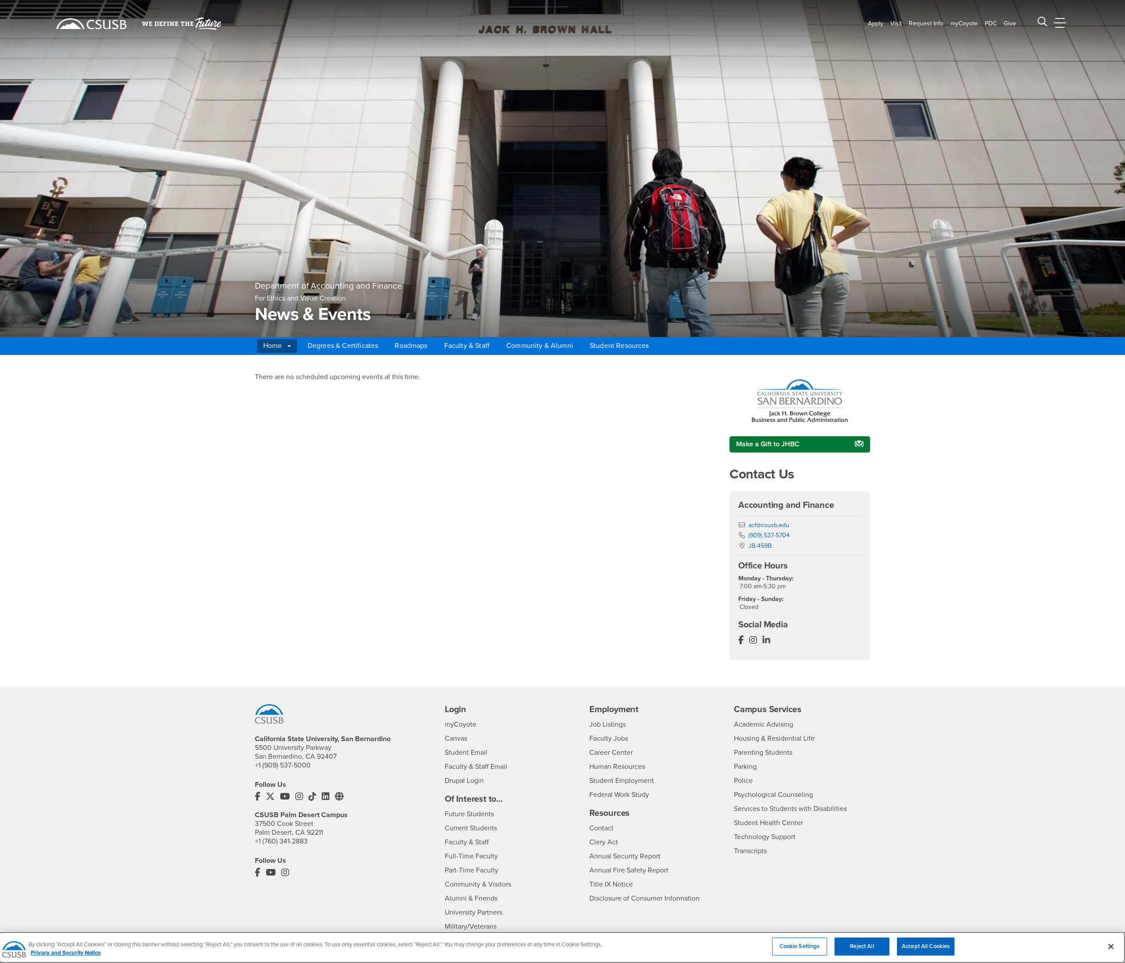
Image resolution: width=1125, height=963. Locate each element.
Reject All (862, 946)
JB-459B (760, 546)
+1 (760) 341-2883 (281, 841)
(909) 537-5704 (769, 535)
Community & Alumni (539, 345)
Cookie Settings (800, 946)
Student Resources (619, 345)
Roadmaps (411, 345)
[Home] (91, 24)
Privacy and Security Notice (66, 953)
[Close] (1111, 946)
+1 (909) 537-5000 (283, 765)
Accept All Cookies (926, 946)
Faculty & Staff (467, 345)
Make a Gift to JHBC (767, 444)
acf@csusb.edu (768, 525)
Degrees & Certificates (343, 345)
